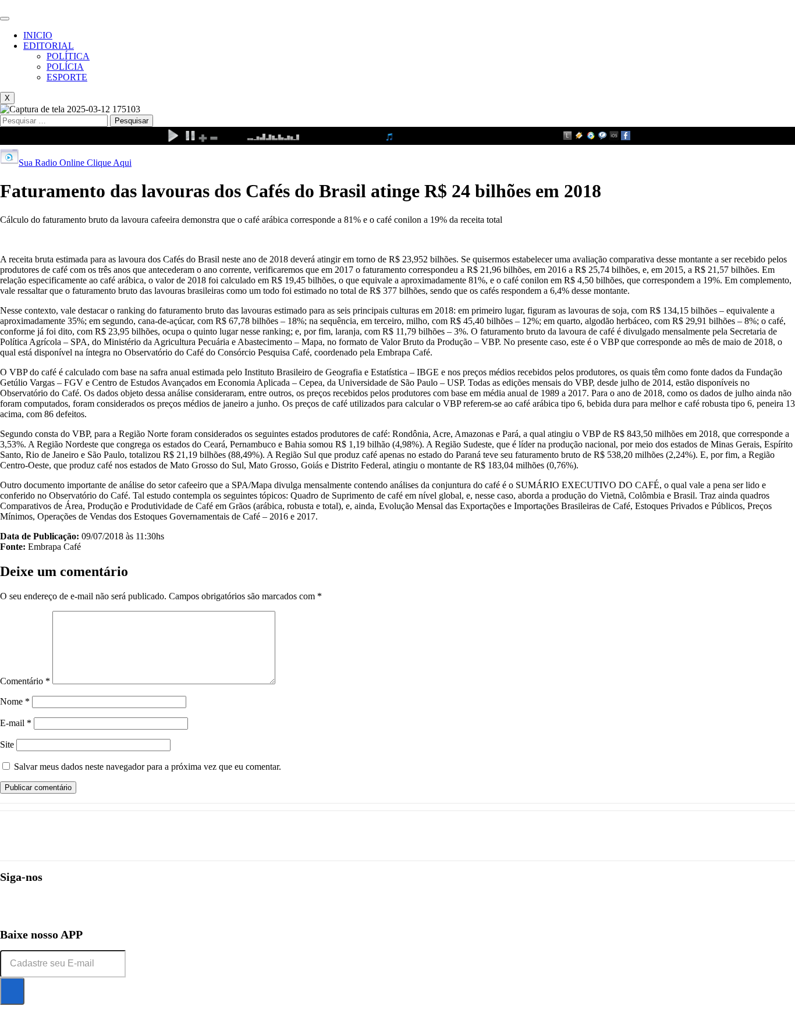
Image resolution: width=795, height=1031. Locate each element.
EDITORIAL (48, 46)
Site (7, 744)
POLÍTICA (68, 56)
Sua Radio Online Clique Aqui (75, 163)
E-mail (15, 723)
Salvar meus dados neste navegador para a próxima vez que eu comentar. (147, 767)
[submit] (12, 991)
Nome (15, 701)
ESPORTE (67, 77)
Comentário (25, 681)
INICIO (37, 35)
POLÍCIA (65, 67)
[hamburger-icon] (4, 18)
